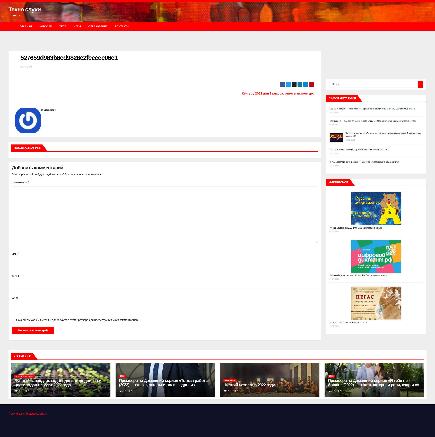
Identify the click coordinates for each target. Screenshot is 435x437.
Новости (45, 26)
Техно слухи (24, 9)
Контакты (122, 26)
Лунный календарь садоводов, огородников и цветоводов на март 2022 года (57, 382)
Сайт (15, 297)
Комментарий (20, 182)
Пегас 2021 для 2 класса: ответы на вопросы (349, 322)
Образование (98, 26)
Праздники (229, 380)
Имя (15, 253)
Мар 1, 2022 (22, 391)
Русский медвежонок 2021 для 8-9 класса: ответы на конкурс (355, 228)
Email (16, 275)
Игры (77, 26)
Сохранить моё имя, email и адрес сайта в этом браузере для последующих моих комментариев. (77, 320)
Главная (26, 26)
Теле (62, 26)
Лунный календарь (24, 376)
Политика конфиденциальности (28, 413)
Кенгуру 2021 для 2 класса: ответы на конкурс (278, 93)
